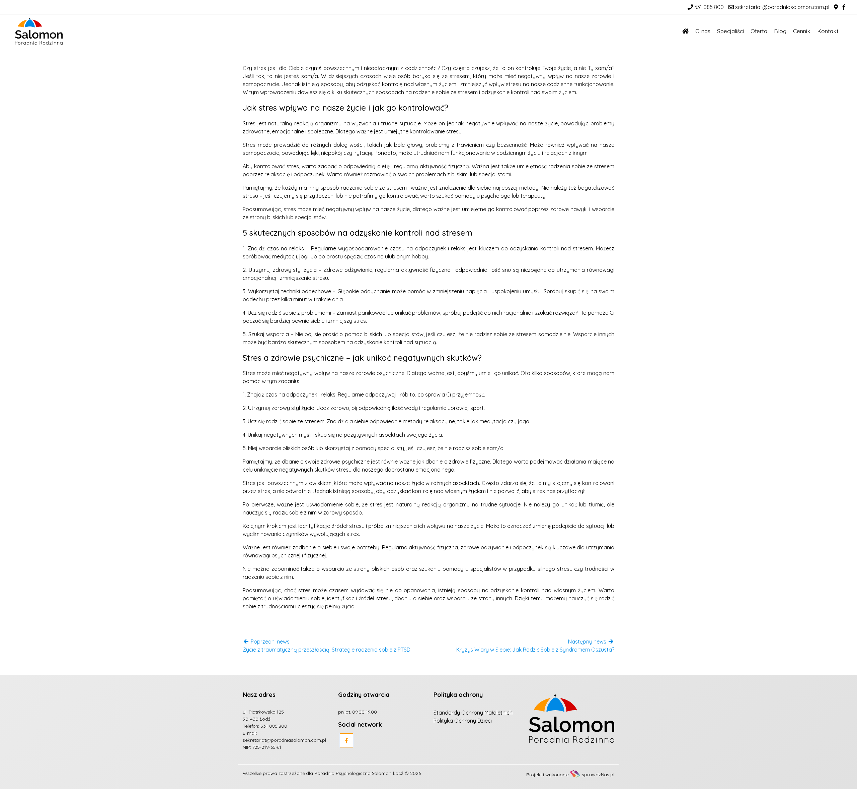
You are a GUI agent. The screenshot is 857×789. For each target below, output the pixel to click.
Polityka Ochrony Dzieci (463, 720)
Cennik (801, 31)
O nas (702, 31)
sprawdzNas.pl (598, 775)
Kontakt (828, 31)
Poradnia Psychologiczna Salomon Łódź (358, 773)
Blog (780, 31)
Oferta (759, 31)
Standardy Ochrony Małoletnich (473, 712)
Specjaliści (730, 31)
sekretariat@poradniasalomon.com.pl (781, 7)
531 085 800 (708, 7)
